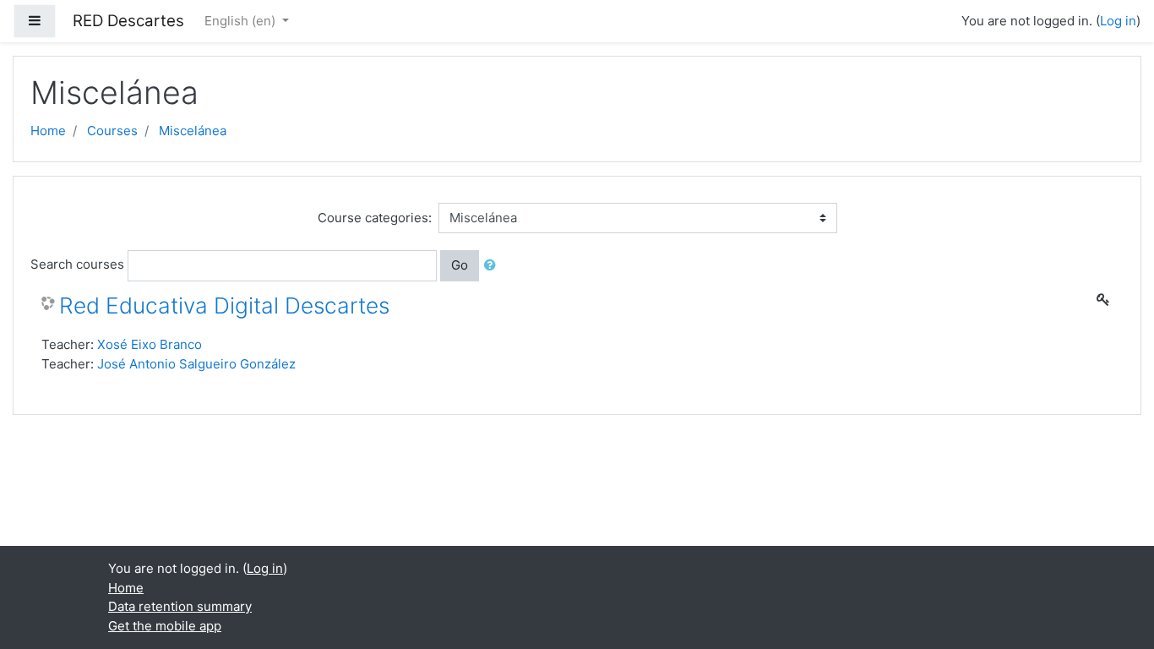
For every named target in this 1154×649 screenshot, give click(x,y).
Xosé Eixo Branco (149, 344)
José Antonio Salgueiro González (196, 364)
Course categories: (375, 218)
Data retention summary (180, 606)
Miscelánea (192, 131)
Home (48, 131)
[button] (493, 265)
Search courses (77, 264)
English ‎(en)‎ (241, 21)
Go (459, 265)
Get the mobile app (164, 626)
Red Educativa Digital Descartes (224, 305)
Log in (1118, 21)
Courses (112, 131)
